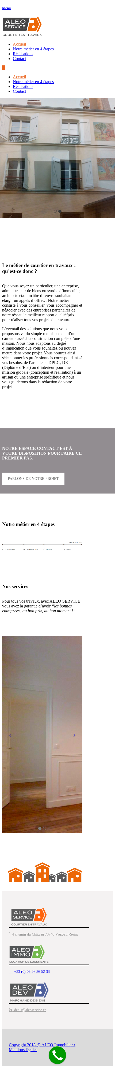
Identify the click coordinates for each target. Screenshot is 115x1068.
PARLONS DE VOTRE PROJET (33, 479)
